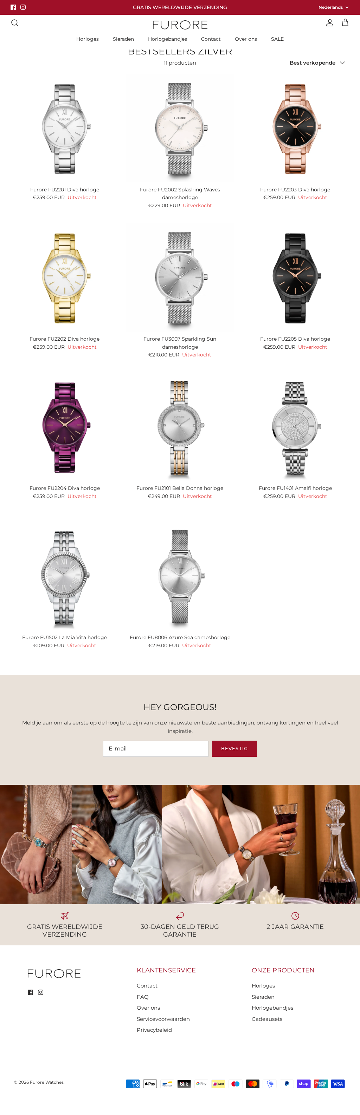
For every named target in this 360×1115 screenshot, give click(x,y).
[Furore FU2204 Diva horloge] (65, 427)
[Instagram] (23, 7)
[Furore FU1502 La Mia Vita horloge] (65, 576)
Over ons (246, 39)
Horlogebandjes (167, 39)
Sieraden (123, 39)
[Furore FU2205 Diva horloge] (295, 277)
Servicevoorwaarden (163, 1019)
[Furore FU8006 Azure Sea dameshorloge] (180, 576)
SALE (277, 39)
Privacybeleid (154, 1030)
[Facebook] (13, 7)
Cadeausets (267, 1019)
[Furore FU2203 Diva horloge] (295, 128)
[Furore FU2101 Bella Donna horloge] (180, 427)
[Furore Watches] (180, 25)
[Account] (328, 23)
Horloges (87, 39)
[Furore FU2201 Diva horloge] (65, 128)
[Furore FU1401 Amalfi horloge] (295, 427)
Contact (211, 39)
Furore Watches (47, 1082)
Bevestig (234, 748)
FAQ (143, 996)
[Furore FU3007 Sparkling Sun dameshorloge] (180, 277)
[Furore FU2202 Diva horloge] (65, 277)
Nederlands (331, 7)
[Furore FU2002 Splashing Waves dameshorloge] (180, 128)
